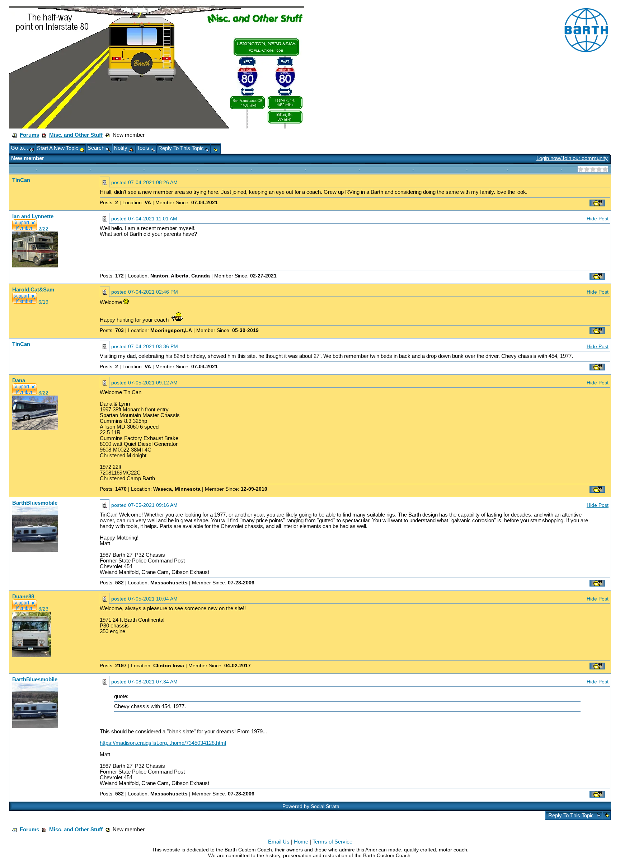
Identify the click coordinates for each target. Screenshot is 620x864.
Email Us (279, 842)
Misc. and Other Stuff (76, 135)
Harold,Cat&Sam (33, 290)
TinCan (21, 180)
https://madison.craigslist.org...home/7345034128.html (163, 743)
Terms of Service (332, 842)
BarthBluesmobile (34, 503)
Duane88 (23, 596)
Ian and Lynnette (32, 216)
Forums (29, 135)
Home (301, 842)
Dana (18, 380)
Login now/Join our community (572, 158)
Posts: (109, 202)
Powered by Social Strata (310, 806)
